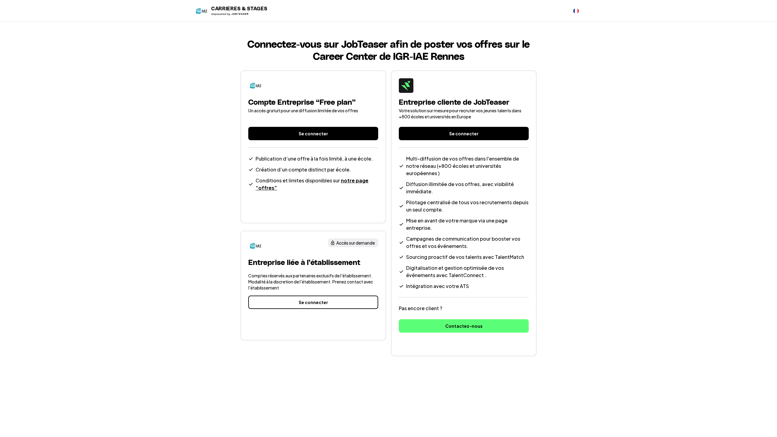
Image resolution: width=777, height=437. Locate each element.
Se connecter (313, 133)
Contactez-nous (464, 326)
